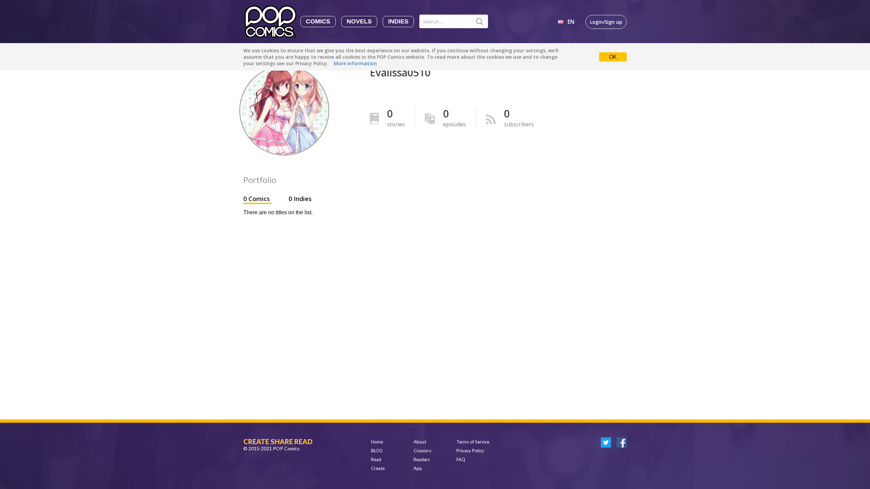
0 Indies (300, 199)
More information (355, 63)
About (420, 442)
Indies (398, 21)
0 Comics (257, 199)
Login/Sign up (606, 22)
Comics (318, 21)
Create (378, 468)
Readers (422, 459)
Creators (422, 450)
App (418, 468)
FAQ (460, 459)
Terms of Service (472, 442)
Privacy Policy (470, 450)
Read (376, 459)
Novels (359, 21)
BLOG (377, 450)
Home (377, 442)
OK (613, 57)
